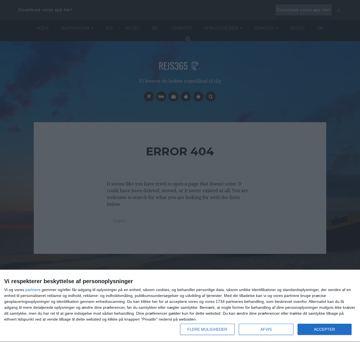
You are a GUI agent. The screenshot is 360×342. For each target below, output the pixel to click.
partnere (32, 290)
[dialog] (180, 306)
